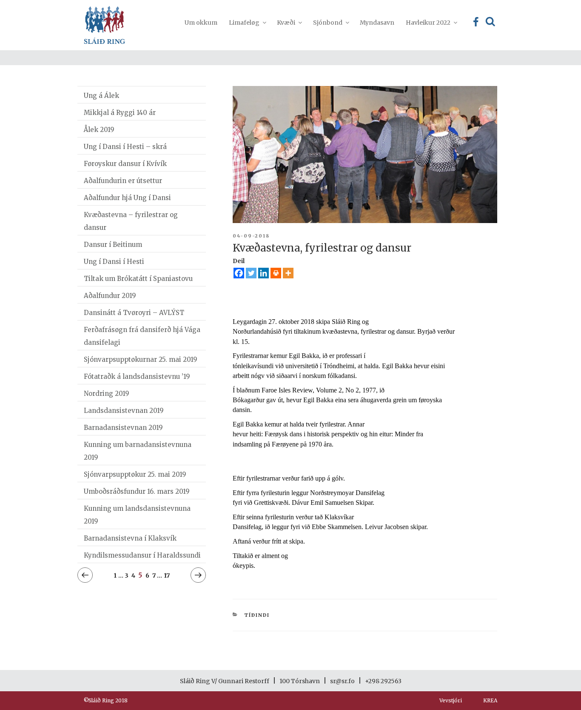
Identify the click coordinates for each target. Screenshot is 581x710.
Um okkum (201, 22)
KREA (490, 700)
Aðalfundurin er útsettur (123, 181)
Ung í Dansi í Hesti (114, 262)
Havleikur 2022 (428, 22)
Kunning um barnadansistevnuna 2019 (137, 451)
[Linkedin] (263, 273)
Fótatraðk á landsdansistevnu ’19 (137, 376)
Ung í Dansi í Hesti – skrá (125, 147)
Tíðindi (257, 615)
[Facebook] (239, 273)
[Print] (276, 273)
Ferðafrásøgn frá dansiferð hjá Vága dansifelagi (142, 336)
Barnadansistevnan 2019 (123, 428)
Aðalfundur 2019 (110, 296)
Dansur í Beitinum (113, 244)
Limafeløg (244, 22)
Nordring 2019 (106, 393)
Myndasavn (377, 22)
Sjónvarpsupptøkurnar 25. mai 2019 (140, 359)
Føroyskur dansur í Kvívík (125, 164)
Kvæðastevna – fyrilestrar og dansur (131, 221)
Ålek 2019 (99, 130)
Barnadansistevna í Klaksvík (130, 538)
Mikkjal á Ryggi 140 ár (120, 113)
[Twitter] (251, 273)
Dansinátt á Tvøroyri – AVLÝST (134, 313)
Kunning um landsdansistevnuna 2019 (137, 514)
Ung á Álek (101, 96)
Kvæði (286, 22)
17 (166, 575)
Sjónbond (327, 22)
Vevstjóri (450, 700)
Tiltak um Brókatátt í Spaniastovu (138, 279)
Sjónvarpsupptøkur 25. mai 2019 (135, 474)
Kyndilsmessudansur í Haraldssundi (142, 555)
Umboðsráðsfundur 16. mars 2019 (137, 491)
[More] (288, 273)
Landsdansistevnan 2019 (124, 411)
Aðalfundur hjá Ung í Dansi (127, 198)
